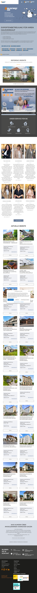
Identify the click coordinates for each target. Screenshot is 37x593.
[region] (18, 13)
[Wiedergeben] (2, 112)
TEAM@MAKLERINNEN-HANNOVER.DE (29, 549)
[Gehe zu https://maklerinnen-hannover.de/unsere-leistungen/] (9, 130)
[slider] (34, 112)
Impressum (22, 301)
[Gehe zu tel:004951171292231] (9, 54)
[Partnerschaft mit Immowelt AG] (15, 574)
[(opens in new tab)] (16, 584)
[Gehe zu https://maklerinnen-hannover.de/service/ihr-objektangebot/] (25, 123)
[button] (18, 13)
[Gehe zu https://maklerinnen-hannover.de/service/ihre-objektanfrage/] (11, 123)
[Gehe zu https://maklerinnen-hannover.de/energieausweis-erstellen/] (18, 130)
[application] (18, 112)
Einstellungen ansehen (25, 299)
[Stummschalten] (31, 112)
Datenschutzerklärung (17, 301)
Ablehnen (17, 299)
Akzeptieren (11, 299)
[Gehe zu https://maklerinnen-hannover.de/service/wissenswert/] (27, 130)
